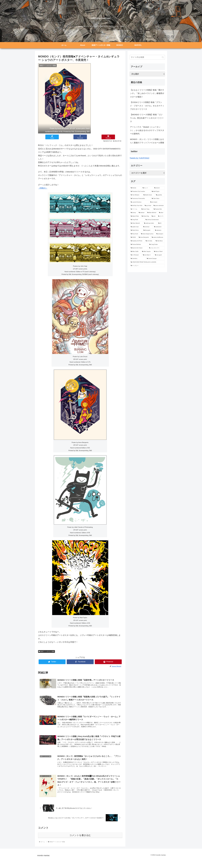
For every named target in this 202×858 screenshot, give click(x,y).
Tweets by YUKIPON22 (139, 158)
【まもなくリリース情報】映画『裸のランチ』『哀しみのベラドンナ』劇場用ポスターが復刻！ (147, 93)
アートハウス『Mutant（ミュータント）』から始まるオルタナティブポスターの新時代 (147, 130)
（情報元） (43, 188)
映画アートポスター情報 (47, 651)
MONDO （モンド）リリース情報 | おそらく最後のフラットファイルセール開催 (147, 141)
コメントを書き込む (80, 835)
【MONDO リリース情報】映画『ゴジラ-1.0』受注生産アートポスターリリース (147, 118)
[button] (163, 57)
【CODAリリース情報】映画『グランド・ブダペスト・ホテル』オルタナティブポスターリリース (147, 105)
